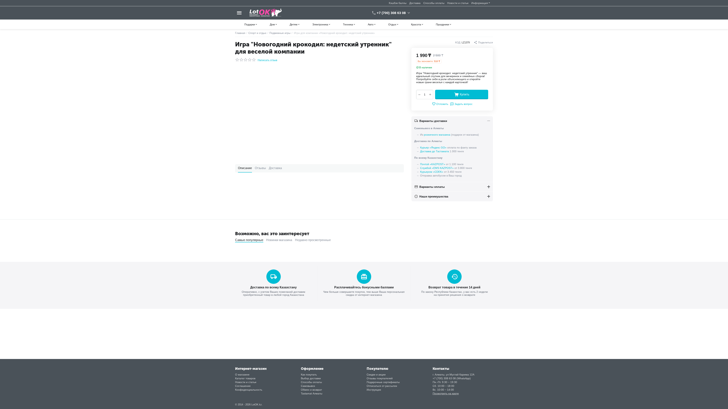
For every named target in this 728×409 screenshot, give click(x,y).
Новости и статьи (457, 3)
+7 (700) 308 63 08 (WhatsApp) (452, 378)
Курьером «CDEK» (431, 171)
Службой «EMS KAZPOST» (437, 167)
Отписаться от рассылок (382, 385)
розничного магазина (437, 134)
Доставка (414, 3)
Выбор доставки (311, 378)
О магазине (242, 374)
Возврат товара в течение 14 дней (454, 287)
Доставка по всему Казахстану (273, 287)
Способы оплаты (433, 3)
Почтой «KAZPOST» (432, 164)
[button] (483, 42)
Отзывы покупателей (380, 378)
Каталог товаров (245, 378)
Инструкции (374, 389)
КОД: (458, 42)
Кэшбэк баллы (397, 3)
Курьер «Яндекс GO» (433, 147)
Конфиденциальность (248, 389)
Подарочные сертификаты (383, 382)
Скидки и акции (376, 374)
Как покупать (309, 374)
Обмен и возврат (311, 389)
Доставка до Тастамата (434, 151)
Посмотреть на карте (446, 393)
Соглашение (243, 385)
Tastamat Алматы (311, 393)
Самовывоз (308, 385)
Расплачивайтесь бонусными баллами (364, 287)
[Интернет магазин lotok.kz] (265, 12)
